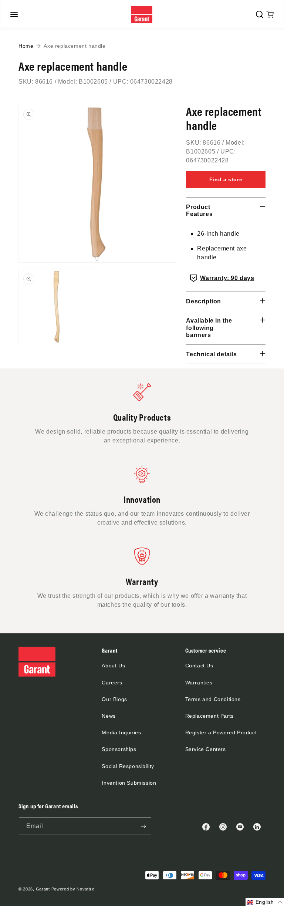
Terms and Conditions (213, 699)
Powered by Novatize (73, 889)
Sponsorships (119, 749)
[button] (14, 14)
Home (25, 46)
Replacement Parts (209, 716)
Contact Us (199, 665)
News (108, 716)
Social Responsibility (128, 766)
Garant (43, 889)
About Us (113, 665)
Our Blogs (114, 699)
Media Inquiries (121, 732)
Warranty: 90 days (227, 278)
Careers (112, 683)
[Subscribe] (143, 826)
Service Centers (205, 749)
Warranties (199, 683)
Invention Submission (129, 783)
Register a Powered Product (221, 732)
